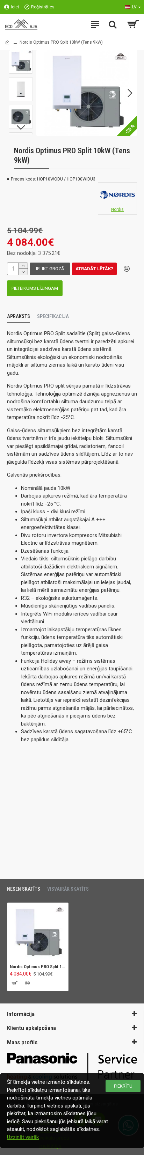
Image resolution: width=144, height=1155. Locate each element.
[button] (43, 93)
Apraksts (18, 316)
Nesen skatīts (23, 889)
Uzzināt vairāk (23, 1137)
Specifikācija (53, 316)
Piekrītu (123, 1086)
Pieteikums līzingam (35, 288)
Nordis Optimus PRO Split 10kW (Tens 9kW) (38, 966)
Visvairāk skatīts (68, 889)
